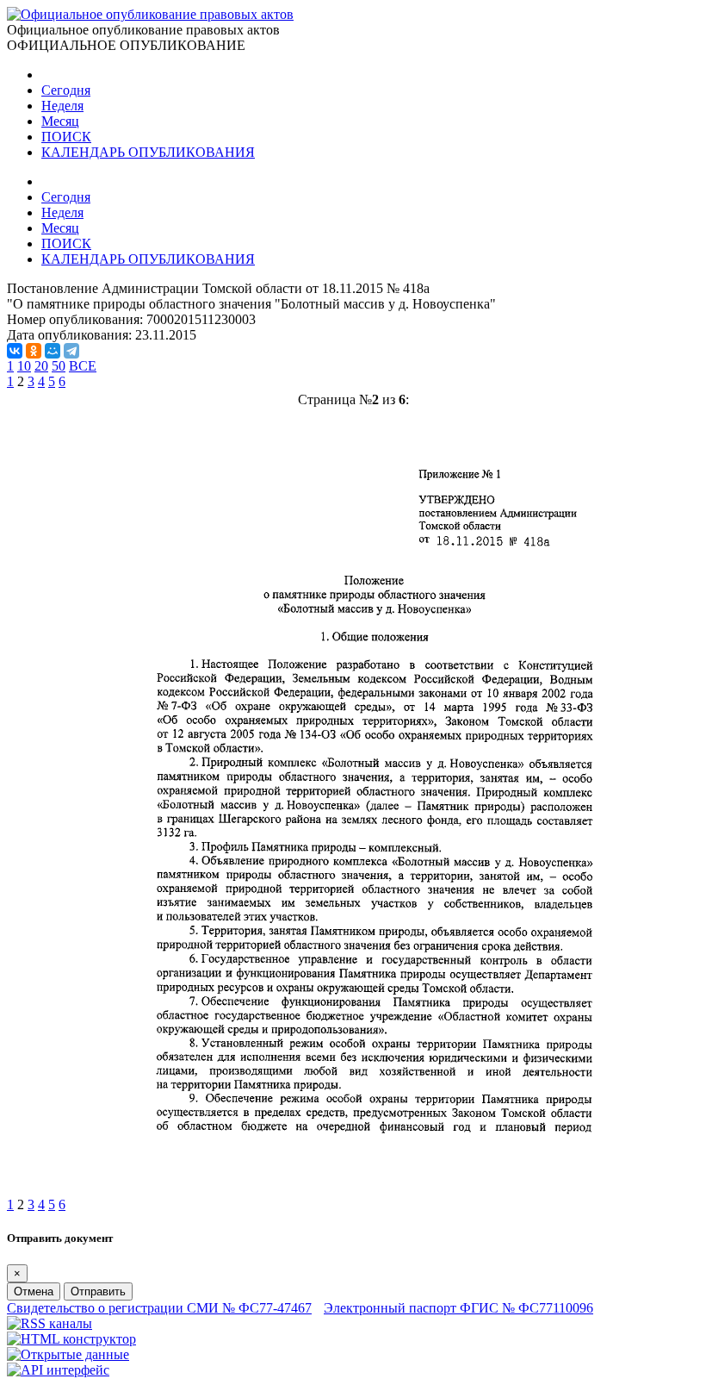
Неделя (62, 105)
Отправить (98, 1291)
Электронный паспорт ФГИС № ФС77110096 (458, 1308)
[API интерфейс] (58, 1370)
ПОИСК (66, 136)
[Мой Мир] (52, 351)
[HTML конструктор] (71, 1339)
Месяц (60, 121)
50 (58, 366)
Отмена (33, 1291)
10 (24, 366)
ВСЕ (82, 366)
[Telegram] (71, 351)
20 (41, 366)
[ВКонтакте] (14, 351)
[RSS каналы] (49, 1323)
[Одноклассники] (33, 351)
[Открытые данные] (68, 1354)
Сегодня (65, 90)
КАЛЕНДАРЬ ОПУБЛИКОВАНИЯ (148, 152)
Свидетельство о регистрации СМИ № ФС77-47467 (159, 1308)
